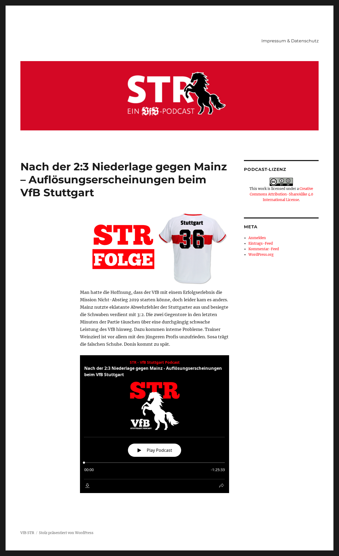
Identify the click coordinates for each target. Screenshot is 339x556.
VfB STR (27, 533)
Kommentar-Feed (263, 249)
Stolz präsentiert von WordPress (66, 533)
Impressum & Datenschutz (290, 40)
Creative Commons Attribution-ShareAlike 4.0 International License (281, 194)
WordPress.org (261, 254)
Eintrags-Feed (260, 243)
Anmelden (257, 238)
